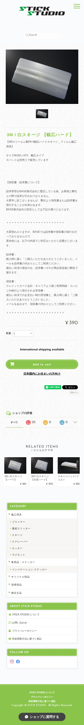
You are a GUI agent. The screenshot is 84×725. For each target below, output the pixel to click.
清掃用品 (16, 584)
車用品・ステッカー (23, 562)
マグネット (18, 554)
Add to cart (42, 364)
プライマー (18, 522)
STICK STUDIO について (26, 614)
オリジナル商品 (20, 576)
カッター (17, 548)
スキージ (17, 535)
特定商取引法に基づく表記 (27, 638)
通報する (74, 392)
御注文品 (16, 592)
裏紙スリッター (21, 528)
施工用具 (16, 514)
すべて (14, 422)
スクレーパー (20, 541)
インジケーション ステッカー (29, 569)
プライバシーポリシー (24, 630)
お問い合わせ (19, 622)
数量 (8, 333)
